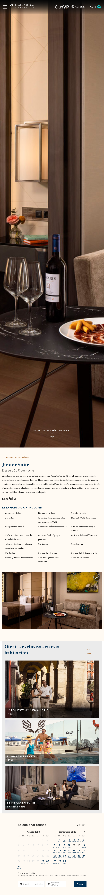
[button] (4, 600)
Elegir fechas (9, 498)
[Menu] (5, 7)
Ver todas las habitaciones (17, 457)
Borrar (81, 825)
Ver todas (88, 652)
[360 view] (96, 577)
